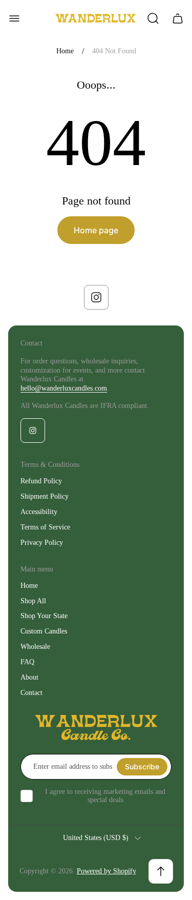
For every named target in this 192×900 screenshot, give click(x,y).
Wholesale (35, 646)
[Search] (153, 18)
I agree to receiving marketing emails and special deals (105, 796)
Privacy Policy (41, 542)
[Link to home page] (96, 728)
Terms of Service (45, 527)
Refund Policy (41, 481)
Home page (96, 230)
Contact (31, 693)
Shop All (33, 601)
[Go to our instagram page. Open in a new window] (96, 297)
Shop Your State (44, 616)
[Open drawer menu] (14, 18)
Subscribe (142, 766)
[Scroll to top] (160, 871)
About (29, 677)
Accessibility (38, 512)
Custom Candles (43, 631)
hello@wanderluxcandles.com (63, 388)
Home (65, 51)
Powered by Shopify (106, 871)
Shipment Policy (44, 496)
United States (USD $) (96, 838)
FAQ (27, 662)
